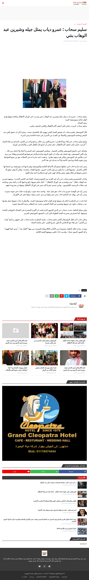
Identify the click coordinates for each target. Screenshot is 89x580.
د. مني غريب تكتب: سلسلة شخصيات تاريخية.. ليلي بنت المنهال (58, 483)
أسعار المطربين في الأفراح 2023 (66, 529)
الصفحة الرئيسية (82, 24)
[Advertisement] (44, 13)
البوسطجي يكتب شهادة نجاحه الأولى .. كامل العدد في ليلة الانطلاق (57, 492)
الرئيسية (64, 577)
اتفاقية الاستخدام (41, 577)
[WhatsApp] (57, 296)
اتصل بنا (24, 577)
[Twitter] (66, 296)
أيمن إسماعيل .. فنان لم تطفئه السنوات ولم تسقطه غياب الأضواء (57, 510)
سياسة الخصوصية (54, 577)
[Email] (52, 296)
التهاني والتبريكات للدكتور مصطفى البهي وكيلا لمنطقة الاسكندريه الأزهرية (54, 501)
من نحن (31, 577)
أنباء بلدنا (73, 303)
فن (75, 24)
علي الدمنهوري (29, 573)
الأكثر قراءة (82, 478)
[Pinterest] (61, 296)
